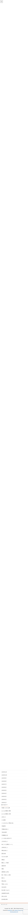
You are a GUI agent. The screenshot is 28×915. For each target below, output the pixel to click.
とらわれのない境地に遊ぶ (8, 823)
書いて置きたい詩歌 (6, 874)
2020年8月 (4, 781)
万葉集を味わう (5, 829)
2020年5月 (4, 790)
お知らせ (4, 817)
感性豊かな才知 (5, 871)
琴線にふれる (5, 884)
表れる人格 (4, 896)
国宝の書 (4, 853)
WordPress (10, 910)
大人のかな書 (5, 856)
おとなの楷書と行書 (6, 813)
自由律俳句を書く (6, 893)
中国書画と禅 (5, 835)
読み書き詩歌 (5, 899)
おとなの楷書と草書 (6, 810)
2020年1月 (4, 802)
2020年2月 (4, 799)
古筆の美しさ (5, 847)
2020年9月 (4, 778)
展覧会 (3, 859)
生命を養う (4, 887)
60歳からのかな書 (6, 807)
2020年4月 (4, 793)
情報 (3, 868)
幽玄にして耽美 (5, 862)
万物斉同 (4, 826)
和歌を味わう (5, 850)
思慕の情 (4, 865)
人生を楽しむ (5, 841)
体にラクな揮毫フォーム (7, 844)
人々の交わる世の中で (7, 838)
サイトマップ (4, 904)
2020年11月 (4, 772)
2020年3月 (4, 796)
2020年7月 (4, 784)
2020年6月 (4, 787)
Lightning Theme (17, 910)
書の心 (3, 878)
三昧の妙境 (4, 832)
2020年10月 (4, 775)
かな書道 (4, 820)
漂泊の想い (4, 881)
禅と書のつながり (6, 890)
